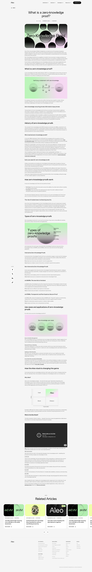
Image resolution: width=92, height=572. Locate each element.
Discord (78, 546)
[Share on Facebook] (12, 274)
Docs (54, 546)
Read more (7, 526)
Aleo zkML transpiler (39, 364)
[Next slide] (48, 532)
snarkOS (54, 554)
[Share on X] (12, 279)
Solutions (52, 2)
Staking (40, 548)
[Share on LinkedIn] (12, 283)
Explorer (54, 548)
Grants (67, 551)
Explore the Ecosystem (42, 546)
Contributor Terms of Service (58, 558)
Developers (60, 2)
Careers (67, 554)
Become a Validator (56, 549)
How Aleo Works (41, 543)
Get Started (45, 2)
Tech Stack (54, 543)
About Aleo (40, 549)
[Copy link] (12, 287)
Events (67, 546)
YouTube (78, 548)
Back (14, 7)
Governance (69, 549)
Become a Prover (56, 551)
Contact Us (77, 2)
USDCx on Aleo (41, 557)
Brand (67, 556)
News (67, 548)
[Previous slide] (44, 532)
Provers (40, 551)
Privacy (53, 556)
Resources (68, 2)
